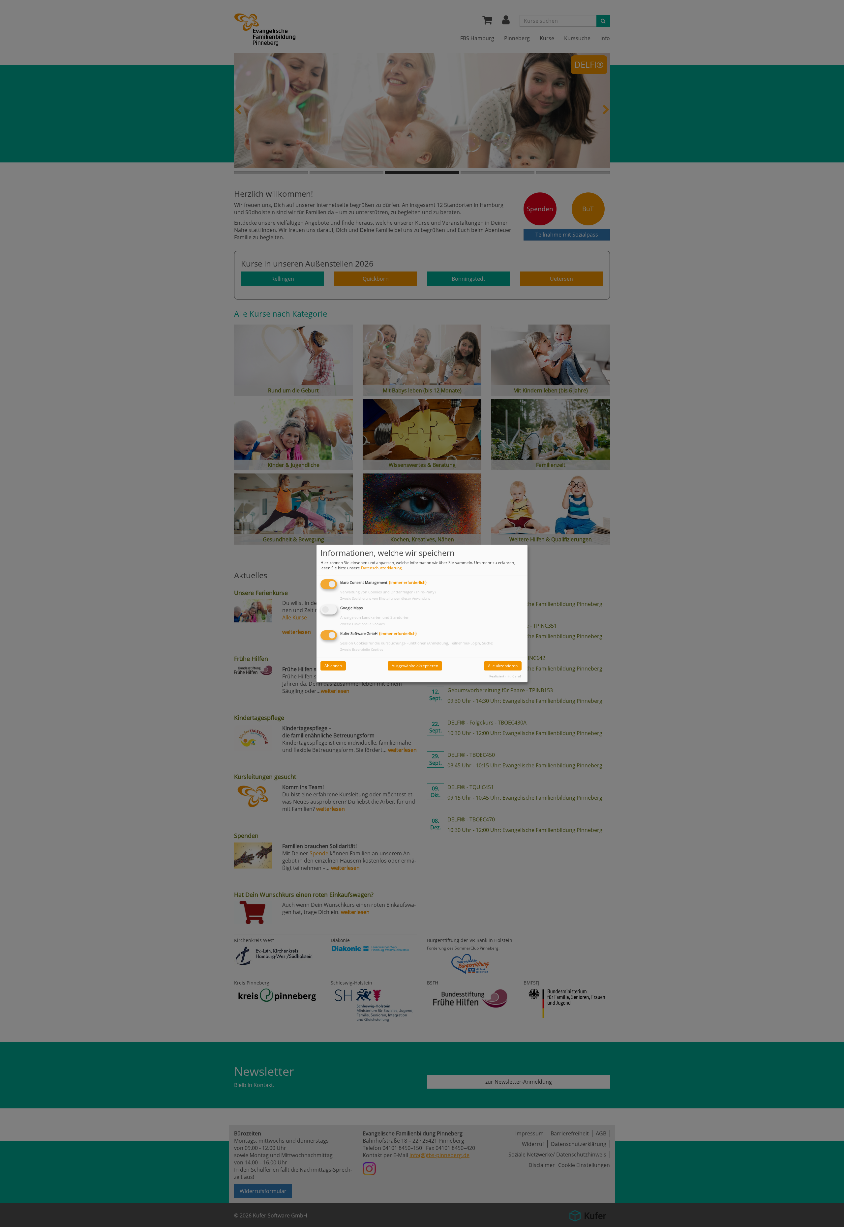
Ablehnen (333, 666)
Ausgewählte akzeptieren (415, 666)
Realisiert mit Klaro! (505, 676)
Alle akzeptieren (503, 666)
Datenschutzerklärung (381, 568)
